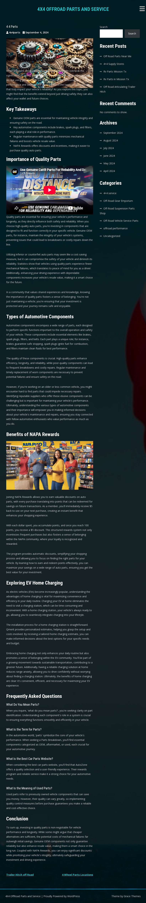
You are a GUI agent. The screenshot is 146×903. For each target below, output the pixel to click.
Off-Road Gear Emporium (118, 200)
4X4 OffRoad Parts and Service (73, 9)
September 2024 (112, 132)
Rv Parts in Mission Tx (116, 79)
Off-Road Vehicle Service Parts (120, 220)
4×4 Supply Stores (113, 64)
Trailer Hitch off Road (20, 874)
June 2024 (109, 155)
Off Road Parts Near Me (117, 56)
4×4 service (109, 193)
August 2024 (110, 140)
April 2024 (109, 171)
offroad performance (115, 228)
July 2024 (108, 148)
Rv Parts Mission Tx (114, 71)
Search (104, 27)
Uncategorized (111, 236)
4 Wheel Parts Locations (77, 874)
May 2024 (109, 163)
